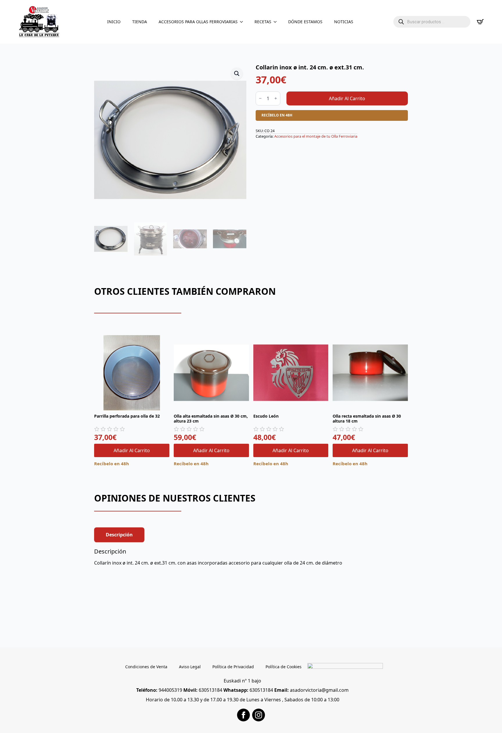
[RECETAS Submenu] (276, 22)
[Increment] (275, 98)
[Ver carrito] (480, 22)
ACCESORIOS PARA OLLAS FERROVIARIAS (198, 21)
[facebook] (243, 715)
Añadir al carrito (347, 98)
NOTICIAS (343, 21)
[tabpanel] (251, 557)
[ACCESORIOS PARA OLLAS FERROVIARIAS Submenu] (243, 22)
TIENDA (139, 21)
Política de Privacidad (233, 666)
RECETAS (262, 21)
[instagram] (258, 715)
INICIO (114, 21)
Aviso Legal (190, 666)
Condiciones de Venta (146, 666)
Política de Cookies (284, 666)
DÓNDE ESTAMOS (305, 21)
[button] (237, 73)
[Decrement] (260, 98)
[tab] (119, 534)
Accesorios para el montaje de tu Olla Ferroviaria (315, 136)
